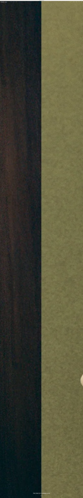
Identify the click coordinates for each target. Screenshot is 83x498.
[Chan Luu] (4, 2)
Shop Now (41, 495)
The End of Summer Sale (41, 0)
